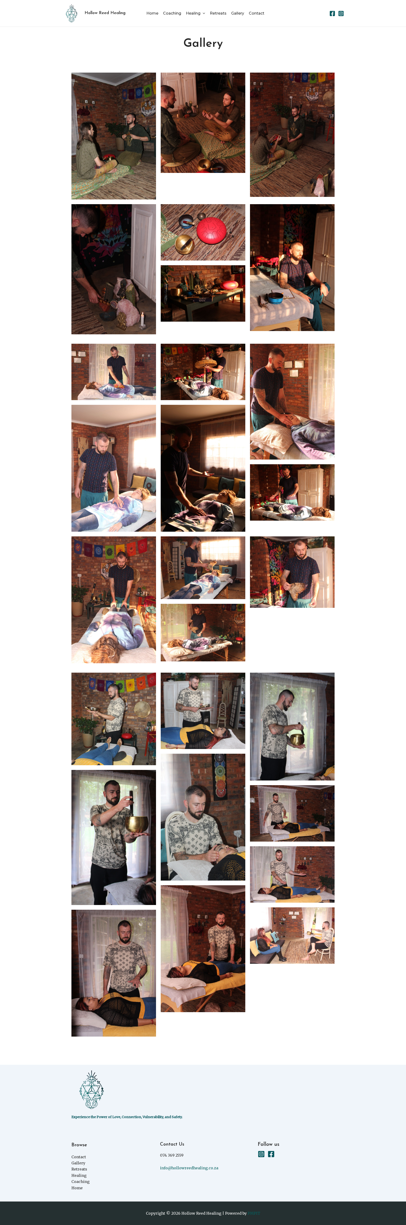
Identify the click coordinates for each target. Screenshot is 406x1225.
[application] (202, 13)
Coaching (172, 13)
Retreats (218, 13)
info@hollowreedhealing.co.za (189, 1168)
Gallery (237, 13)
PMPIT (254, 1213)
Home (152, 13)
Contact (256, 13)
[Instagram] (341, 13)
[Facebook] (332, 13)
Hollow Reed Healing (105, 13)
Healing (193, 13)
